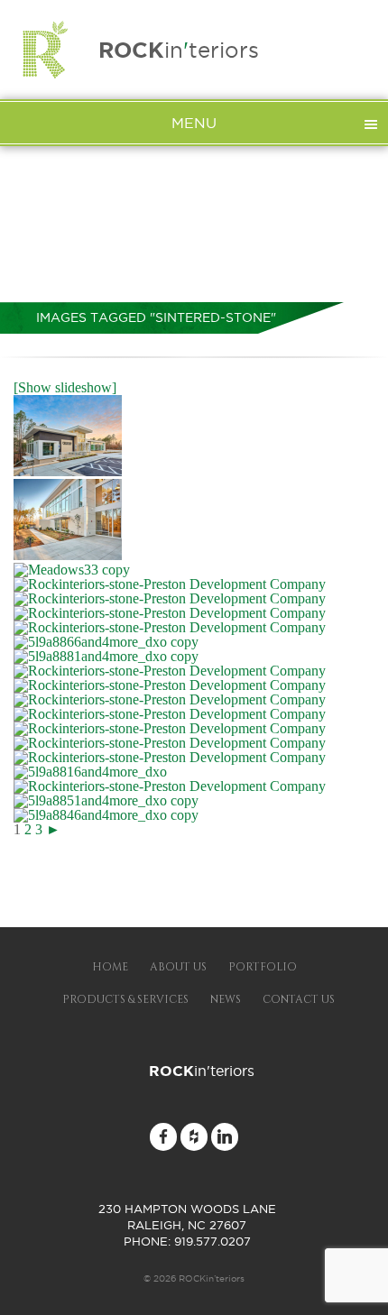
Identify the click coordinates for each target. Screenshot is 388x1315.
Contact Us (299, 999)
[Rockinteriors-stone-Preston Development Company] (68, 471)
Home (110, 967)
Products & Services (125, 999)
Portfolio (262, 967)
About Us (178, 967)
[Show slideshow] (65, 387)
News (225, 999)
